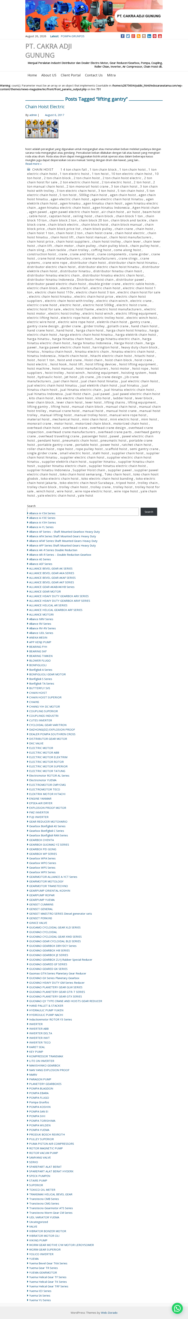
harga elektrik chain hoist (135, 334)
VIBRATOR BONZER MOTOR (47, 1231)
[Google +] (133, 36)
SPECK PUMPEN (39, 1176)
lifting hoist (60, 406)
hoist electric (37, 364)
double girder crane (104, 284)
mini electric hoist (124, 419)
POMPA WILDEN (39, 1125)
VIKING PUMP (38, 1240)
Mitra (111, 75)
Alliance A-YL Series (41, 527)
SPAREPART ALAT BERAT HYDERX (51, 1171)
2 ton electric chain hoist (79, 182)
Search (31, 506)
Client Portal (71, 75)
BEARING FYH (38, 646)
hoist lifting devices (100, 364)
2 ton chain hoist (87, 178)
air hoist (133, 212)
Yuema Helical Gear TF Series (47, 1277)
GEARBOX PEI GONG (42, 849)
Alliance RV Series (40, 623)
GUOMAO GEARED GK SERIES (48, 969)
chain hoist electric (130, 233)
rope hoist (65, 449)
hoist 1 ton (46, 360)
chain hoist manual (91, 237)
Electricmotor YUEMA (42, 780)
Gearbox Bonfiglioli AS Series (47, 826)
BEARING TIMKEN (41, 656)
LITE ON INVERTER (41, 1061)
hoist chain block (118, 360)
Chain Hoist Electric (45, 106)
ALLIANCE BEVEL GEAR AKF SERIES (51, 582)
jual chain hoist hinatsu (99, 381)
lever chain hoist (70, 402)
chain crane (124, 229)
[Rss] (139, 36)
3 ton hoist (106, 190)
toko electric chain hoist (60, 478)
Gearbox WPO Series (42, 863)
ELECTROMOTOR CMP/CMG (47, 785)
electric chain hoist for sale (139, 292)
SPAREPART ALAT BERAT (45, 1166)
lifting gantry (37, 406)
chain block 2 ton (63, 220)
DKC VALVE (36, 743)
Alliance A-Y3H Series (42, 522)
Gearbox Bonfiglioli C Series (46, 831)
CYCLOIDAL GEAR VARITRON (47, 725)
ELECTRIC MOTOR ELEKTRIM (48, 757)
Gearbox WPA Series (42, 858)
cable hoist (37, 216)
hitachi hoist (144, 356)
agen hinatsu (70, 203)
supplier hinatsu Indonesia (48, 470)
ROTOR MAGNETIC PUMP (46, 1148)
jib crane (87, 377)
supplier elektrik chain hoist (64, 461)
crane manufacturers (99, 258)
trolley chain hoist (73, 487)
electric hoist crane (132, 305)
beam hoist (151, 212)
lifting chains (114, 402)
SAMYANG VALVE (40, 1157)
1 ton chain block (103, 169)
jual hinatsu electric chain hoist (129, 389)
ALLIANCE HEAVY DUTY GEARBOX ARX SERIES (59, 596)
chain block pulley (97, 229)
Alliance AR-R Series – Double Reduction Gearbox (60, 554)
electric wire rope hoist (76, 322)
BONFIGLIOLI (38, 665)
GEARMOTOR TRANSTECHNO (48, 886)
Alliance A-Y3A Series (42, 513)
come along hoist (127, 250)
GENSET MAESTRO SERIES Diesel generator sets (60, 913)
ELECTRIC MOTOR (41, 748)
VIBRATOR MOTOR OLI (44, 1235)
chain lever (132, 241)
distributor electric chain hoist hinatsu (109, 267)
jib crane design (109, 377)
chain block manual (126, 224)
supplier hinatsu (102, 461)
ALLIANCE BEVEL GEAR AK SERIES (51, 568)
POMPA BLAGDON (41, 1088)
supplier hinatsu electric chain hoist (117, 466)
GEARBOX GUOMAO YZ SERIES (49, 844)
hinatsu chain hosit (57, 351)
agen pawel (38, 212)
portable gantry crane (55, 444)
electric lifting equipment (136, 313)
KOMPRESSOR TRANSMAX (46, 1056)
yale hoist (85, 495)
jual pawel (101, 394)
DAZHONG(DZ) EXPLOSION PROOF (52, 729)
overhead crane (75, 428)
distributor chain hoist (88, 262)
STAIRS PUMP (38, 1180)
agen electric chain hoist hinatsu (117, 199)
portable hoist (86, 444)
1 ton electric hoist (74, 174)
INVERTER (36, 1024)
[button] (177, 1308)
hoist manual (62, 368)
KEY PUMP (36, 1051)
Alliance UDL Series (41, 633)
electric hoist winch (98, 313)
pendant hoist (49, 440)
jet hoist (70, 377)
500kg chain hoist (93, 195)
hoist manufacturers (92, 368)
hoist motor (120, 368)
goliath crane (117, 326)
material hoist (38, 419)
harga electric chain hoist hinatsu (86, 334)
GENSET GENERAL (41, 909)
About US (48, 75)
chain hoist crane (98, 233)
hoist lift (76, 364)
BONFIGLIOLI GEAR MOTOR (47, 674)
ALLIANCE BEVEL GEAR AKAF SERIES (52, 577)
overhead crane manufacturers (70, 432)
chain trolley (78, 250)
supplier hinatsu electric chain (62, 466)
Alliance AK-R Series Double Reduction (53, 550)
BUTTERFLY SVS (39, 688)
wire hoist (65, 491)
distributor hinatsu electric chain (53, 275)
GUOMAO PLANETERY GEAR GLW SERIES (55, 987)
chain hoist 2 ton (69, 233)
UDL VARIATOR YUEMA (44, 1217)
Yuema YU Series (40, 1300)
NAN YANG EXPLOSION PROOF (49, 1070)
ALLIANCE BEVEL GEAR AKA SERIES (51, 573)
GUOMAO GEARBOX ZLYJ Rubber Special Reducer (60, 959)
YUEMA (34, 1258)
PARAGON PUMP (40, 1079)
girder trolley (94, 326)
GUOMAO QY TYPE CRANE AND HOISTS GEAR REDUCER (65, 1001)
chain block (104, 216)
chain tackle (56, 250)
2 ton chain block (57, 178)
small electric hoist (75, 453)
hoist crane (143, 360)
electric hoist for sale (43, 309)
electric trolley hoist (108, 317)
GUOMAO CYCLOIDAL (43, 932)
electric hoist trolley (64, 313)
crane (63, 254)
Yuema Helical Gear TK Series (48, 1281)
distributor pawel (130, 279)
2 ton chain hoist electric (122, 178)
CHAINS (34, 702)
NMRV (33, 1074)
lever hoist (93, 402)
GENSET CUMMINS (41, 904)
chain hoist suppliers (73, 241)
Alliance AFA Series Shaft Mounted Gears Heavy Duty (62, 536)
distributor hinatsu (75, 271)
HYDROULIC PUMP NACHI (46, 1015)
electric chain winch (112, 301)
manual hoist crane (121, 411)
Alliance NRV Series (41, 619)
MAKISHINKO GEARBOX (44, 1065)
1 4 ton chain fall (73, 169)
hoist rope (140, 368)
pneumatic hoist (113, 440)
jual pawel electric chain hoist (136, 394)
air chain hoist (112, 212)
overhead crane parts (115, 432)
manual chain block (87, 406)
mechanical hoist (65, 419)
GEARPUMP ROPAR (42, 895)
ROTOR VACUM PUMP (43, 1153)
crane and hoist (82, 254)
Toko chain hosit (117, 474)
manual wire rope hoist (128, 415)
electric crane (141, 301)
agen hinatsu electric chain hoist (64, 207)
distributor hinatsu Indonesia (50, 279)
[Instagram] (144, 36)
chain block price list (63, 229)
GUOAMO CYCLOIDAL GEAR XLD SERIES (55, 927)
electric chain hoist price (93, 296)
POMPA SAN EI (38, 1111)
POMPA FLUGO (39, 1097)
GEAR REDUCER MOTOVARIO (48, 821)
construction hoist (41, 254)
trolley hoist (122, 487)
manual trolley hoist (90, 415)
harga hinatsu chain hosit (72, 339)
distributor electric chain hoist (51, 267)
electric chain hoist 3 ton (95, 292)
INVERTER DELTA (40, 1033)
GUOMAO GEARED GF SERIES (48, 964)
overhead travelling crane (59, 436)
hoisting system (133, 373)
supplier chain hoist (128, 453)
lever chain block (40, 402)
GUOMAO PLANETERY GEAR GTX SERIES (55, 996)
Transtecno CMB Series (44, 1199)
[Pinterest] (154, 36)
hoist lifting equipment (137, 364)
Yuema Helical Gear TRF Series (48, 1286)
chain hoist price (40, 241)
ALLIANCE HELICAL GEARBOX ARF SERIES (55, 610)
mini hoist (149, 419)
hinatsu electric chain (92, 351)
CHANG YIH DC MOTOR (44, 706)
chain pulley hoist (144, 246)
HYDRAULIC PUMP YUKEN (46, 1010)
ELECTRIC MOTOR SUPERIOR (48, 766)
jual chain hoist (66, 381)
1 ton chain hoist (132, 169)
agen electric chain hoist (70, 199)
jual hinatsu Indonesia (45, 394)
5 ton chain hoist (131, 190)
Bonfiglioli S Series (40, 679)
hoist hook (58, 364)
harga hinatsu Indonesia (92, 343)
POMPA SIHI (37, 1116)
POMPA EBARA (38, 1093)
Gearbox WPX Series (42, 872)
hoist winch (76, 373)
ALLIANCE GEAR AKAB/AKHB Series (52, 587)
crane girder (139, 254)
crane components (111, 254)
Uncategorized (38, 1222)
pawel (114, 436)
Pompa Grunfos (39, 1102)
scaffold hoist (116, 449)
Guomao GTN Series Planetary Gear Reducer (57, 973)
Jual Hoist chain (78, 394)
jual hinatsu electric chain (81, 389)
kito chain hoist (41, 398)
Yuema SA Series (39, 1295)
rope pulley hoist (89, 449)
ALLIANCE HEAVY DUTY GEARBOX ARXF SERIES (59, 600)
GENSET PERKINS (40, 918)
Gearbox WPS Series (42, 867)
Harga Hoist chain (128, 343)
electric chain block (42, 288)
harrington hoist (105, 347)
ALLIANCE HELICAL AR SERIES (48, 605)
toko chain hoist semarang (81, 474)
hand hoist (64, 330)
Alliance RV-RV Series (42, 628)
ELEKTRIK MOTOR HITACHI (47, 794)
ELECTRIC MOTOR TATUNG (47, 771)
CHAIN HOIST (43, 169)
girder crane (71, 326)
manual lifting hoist (56, 415)
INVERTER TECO (40, 1042)
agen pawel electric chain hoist (74, 212)
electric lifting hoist (42, 317)
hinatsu (33, 351)
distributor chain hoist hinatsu (133, 262)
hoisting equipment (103, 373)
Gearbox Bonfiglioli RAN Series (48, 835)
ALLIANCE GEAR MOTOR (45, 591)
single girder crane (42, 453)
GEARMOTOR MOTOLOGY (46, 881)
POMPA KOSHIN (39, 1107)
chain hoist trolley (106, 241)
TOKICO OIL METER (42, 1189)
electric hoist (70, 305)
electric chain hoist (105, 288)
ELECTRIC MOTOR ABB (44, 752)
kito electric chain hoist (74, 398)
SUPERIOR (36, 1185)
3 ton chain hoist (124, 186)
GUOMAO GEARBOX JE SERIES (48, 955)
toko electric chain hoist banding (107, 478)
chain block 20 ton (93, 220)
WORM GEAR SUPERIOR (45, 1249)
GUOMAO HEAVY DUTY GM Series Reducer (57, 982)
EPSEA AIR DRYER (40, 803)
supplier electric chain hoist (82, 457)
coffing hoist (101, 250)
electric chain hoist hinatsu (50, 296)
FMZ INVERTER (39, 812)
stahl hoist (101, 453)
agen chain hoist (123, 195)
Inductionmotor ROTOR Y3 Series (50, 1019)
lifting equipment (142, 402)
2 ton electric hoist (116, 182)
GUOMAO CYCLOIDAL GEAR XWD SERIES (55, 936)
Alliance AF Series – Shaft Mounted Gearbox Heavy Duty (64, 531)
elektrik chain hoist (112, 322)
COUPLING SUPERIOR (43, 711)
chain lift (45, 246)
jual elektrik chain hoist (98, 385)
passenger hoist (94, 436)
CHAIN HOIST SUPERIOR (45, 697)
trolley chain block (42, 487)
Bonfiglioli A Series (40, 669)
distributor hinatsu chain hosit (117, 271)
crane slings (128, 258)
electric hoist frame (78, 309)
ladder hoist (123, 398)
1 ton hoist (100, 174)
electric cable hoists (139, 284)
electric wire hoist (41, 322)
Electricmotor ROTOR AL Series (49, 775)
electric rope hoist (75, 317)
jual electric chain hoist (139, 381)
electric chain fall (74, 288)
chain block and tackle (129, 220)
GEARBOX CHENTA (41, 840)
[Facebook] (123, 36)
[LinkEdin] (149, 36)
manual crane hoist (64, 411)
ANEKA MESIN (38, 637)
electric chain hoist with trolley (69, 301)
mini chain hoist (94, 419)
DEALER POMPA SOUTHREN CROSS (52, 734)
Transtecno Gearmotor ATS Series (51, 1208)
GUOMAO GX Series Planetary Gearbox (54, 978)
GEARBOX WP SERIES (43, 854)
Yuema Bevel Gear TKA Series (48, 1263)
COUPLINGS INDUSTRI (44, 715)
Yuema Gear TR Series (43, 1268)
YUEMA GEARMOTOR (43, 1272)
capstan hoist (59, 216)
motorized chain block (93, 423)
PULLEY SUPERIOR (41, 1139)
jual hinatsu (129, 385)
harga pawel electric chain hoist (64, 347)
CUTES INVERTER (40, 720)
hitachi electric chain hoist (111, 356)
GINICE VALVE (38, 923)
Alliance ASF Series (40, 564)
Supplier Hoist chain (89, 470)
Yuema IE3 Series (40, 1291)
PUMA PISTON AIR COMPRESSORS (51, 1143)
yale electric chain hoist (56, 495)
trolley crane (101, 487)
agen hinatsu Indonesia (111, 207)
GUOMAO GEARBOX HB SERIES (49, 950)
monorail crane (39, 423)
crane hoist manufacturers (59, 258)
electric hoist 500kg (98, 305)
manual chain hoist (121, 406)
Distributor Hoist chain (95, 279)
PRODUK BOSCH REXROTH (47, 1134)
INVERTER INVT (39, 1038)
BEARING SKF (38, 651)
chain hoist (144, 229)
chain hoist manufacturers (130, 237)
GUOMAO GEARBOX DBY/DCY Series (53, 946)
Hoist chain (93, 360)
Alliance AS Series (40, 559)
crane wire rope (55, 262)
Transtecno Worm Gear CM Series (51, 1212)
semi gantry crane (144, 449)
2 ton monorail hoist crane (87, 186)
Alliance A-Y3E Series (42, 518)
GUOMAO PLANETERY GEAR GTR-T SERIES (57, 992)
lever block (143, 398)
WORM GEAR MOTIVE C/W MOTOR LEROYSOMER (61, 1245)
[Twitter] (128, 36)
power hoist (109, 444)
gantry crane (140, 322)
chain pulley (86, 246)
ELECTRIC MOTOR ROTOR (46, 761)
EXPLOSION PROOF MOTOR (47, 808)
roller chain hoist (40, 449)
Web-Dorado (109, 1312)
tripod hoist (125, 483)
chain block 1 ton (129, 216)
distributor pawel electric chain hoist (56, 284)
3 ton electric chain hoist (76, 190)
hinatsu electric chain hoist (133, 351)
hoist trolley (54, 373)
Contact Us (94, 75)
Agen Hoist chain (145, 207)
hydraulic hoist (50, 377)
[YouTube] (160, 36)
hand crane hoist (40, 330)
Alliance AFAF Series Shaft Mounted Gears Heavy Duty (63, 541)
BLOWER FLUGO (40, 660)
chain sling (35, 250)
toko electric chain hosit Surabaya (87, 483)
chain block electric (63, 224)
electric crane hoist (42, 305)
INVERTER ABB (39, 1028)
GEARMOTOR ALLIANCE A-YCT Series (53, 877)
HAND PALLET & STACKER (46, 1005)
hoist (31, 360)
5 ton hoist (68, 195)
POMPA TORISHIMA (42, 1120)
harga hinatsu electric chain (117, 339)
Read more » (33, 163)
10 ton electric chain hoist (131, 174)
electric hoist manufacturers (119, 309)
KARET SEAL (37, 1047)
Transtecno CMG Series (44, 1203)
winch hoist (45, 491)
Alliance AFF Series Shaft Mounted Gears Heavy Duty (62, 545)
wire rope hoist (126, 491)
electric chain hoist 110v (54, 292)
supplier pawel (120, 470)
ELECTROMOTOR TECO (44, 789)
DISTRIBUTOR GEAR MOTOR (48, 738)
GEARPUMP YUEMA (42, 900)
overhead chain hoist (43, 428)
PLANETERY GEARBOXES (45, 1084)
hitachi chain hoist (73, 356)
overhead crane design (108, 428)
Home (32, 75)
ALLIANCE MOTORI (41, 614)
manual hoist (93, 411)
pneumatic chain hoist (80, 440)
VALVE (33, 1226)
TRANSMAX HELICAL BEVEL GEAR (50, 1194)
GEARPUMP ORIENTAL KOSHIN (49, 890)
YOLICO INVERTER (41, 1254)
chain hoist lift (62, 237)
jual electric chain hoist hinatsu (52, 385)
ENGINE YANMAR (40, 798)
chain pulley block (113, 246)
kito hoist (102, 398)
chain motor (64, 246)
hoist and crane (69, 360)
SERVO (33, 1162)
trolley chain (148, 483)
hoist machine (38, 368)
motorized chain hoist (130, 423)
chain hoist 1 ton (40, 233)
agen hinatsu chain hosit (102, 203)
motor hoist (63, 423)
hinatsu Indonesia (41, 356)
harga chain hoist (90, 330)
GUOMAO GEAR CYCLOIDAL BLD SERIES (55, 941)
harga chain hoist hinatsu (126, 330)
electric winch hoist (141, 317)
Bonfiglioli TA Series (41, 683)
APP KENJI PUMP (40, 642)
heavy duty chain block (139, 347)
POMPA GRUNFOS (72, 36)
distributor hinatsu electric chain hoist (113, 275)
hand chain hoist (144, 326)
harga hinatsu (38, 339)
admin (33, 115)
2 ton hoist (142, 182)
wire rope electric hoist (93, 491)
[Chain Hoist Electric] (94, 133)
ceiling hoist (82, 216)
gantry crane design (43, 326)
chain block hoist (95, 224)
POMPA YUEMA (39, 1130)
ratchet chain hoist (136, 444)
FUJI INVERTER (38, 817)
